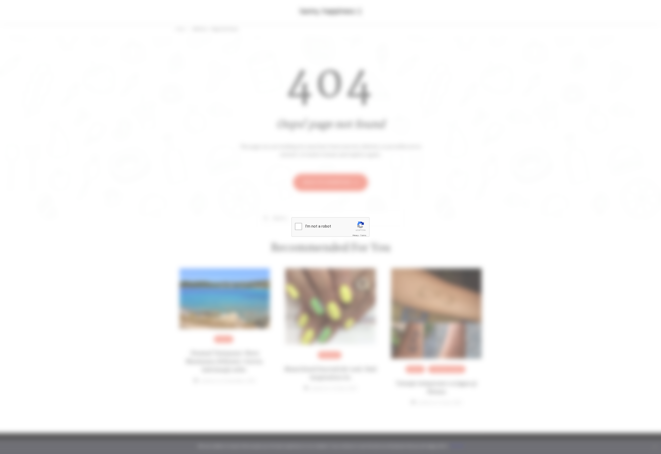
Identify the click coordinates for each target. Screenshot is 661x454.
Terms (363, 235)
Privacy (355, 235)
